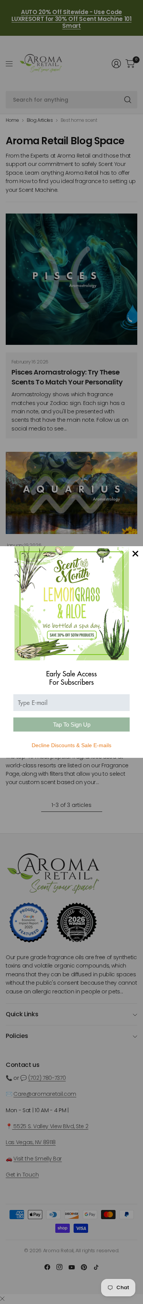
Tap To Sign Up (71, 724)
